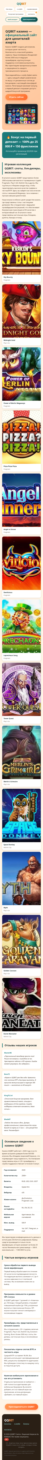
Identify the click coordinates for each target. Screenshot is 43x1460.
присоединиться (29, 19)
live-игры (9, 9)
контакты (31, 14)
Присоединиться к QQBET (21, 1406)
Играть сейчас (16, 97)
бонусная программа (15, 14)
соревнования (32, 9)
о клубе (19, 9)
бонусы (26, 1424)
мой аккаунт (13, 19)
